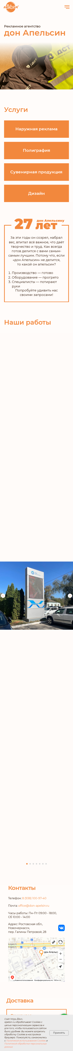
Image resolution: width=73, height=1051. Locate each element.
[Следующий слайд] (70, 596)
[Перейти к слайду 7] (46, 864)
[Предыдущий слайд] (3, 596)
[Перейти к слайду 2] (30, 864)
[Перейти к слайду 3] (33, 864)
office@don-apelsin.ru (33, 905)
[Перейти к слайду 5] (39, 864)
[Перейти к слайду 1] (27, 864)
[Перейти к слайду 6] (43, 864)
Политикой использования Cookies (26, 1040)
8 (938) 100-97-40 (34, 898)
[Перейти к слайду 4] (36, 864)
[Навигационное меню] (66, 7)
